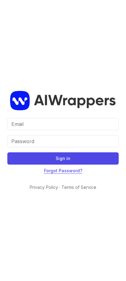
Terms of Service (78, 187)
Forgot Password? (63, 170)
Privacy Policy (44, 187)
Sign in (63, 158)
